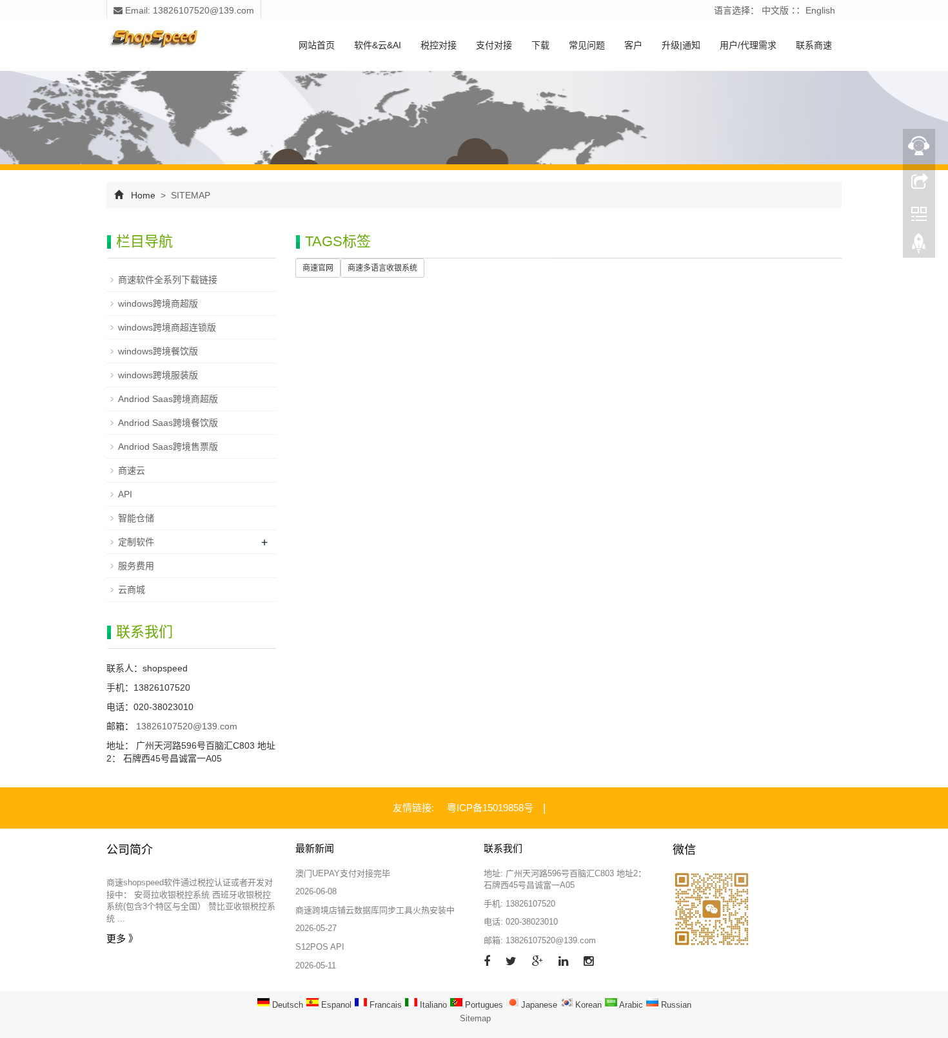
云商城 (131, 589)
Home (143, 195)
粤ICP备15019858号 (490, 807)
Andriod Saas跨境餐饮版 (168, 423)
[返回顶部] (919, 247)
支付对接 (494, 45)
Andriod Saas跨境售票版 (168, 446)
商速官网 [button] (317, 268)
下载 (540, 45)
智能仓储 (136, 518)
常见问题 (587, 45)
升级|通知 (681, 45)
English (820, 10)
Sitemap (475, 1018)
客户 (633, 45)
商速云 (131, 470)
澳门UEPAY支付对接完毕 (342, 873)
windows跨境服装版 (158, 375)
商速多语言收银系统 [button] (382, 268)
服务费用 (136, 566)
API (125, 494)
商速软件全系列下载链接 (167, 279)
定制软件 (136, 542)
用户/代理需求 (748, 45)
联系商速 (814, 45)
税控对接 (438, 45)
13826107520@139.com (185, 726)
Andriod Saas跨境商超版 (168, 399)
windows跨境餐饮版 (158, 351)
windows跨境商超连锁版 (167, 327)
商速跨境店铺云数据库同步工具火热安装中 (375, 910)
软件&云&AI (377, 45)
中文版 (775, 10)
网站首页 (317, 45)
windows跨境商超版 (158, 303)
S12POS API (319, 947)
